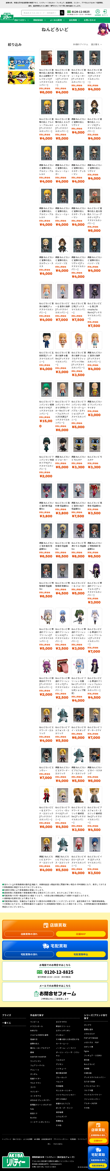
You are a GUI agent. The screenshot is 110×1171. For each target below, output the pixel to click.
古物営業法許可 (46, 1139)
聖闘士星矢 (88, 1029)
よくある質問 (56, 20)
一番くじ (6, 1022)
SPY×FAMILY (61, 1099)
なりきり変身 (89, 1081)
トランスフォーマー (92, 1086)
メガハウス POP (91, 1042)
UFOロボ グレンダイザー (40, 1100)
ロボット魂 (88, 1046)
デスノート (34, 1070)
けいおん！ (60, 1035)
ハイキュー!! (61, 1068)
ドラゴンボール (36, 1026)
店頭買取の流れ (29, 934)
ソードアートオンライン (40, 1122)
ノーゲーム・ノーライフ (66, 1048)
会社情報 (73, 20)
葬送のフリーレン (63, 1026)
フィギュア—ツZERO (93, 1055)
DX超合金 (88, 1073)
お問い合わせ (90, 20)
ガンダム (33, 1074)
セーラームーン (62, 1043)
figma (86, 1051)
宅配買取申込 (81, 954)
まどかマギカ (61, 1021)
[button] (96, 44)
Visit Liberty (58, 1144)
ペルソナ (59, 1081)
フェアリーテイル (37, 1065)
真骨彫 (87, 1068)
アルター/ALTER (90, 1103)
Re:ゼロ (33, 1117)
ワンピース (34, 1021)
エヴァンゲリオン (63, 1030)
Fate (32, 1109)
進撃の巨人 (34, 1043)
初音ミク (33, 1113)
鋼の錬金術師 (61, 1073)
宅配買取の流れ (29, 954)
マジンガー (34, 1091)
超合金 (87, 1059)
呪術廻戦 (59, 1086)
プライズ (6, 1015)
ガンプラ (87, 1025)
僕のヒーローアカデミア (40, 1048)
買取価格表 (38, 20)
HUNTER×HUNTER (38, 1056)
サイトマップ (82, 1139)
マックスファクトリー (93, 1094)
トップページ (6, 1139)
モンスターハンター (64, 1090)
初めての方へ (20, 20)
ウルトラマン (35, 1083)
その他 (58, 1125)
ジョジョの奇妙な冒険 (39, 1035)
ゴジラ (33, 1087)
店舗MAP (81, 934)
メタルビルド (89, 1033)
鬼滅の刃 (33, 1039)
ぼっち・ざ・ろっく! (64, 1107)
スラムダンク (61, 1116)
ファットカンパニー (92, 1099)
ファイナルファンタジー (66, 1094)
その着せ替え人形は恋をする (67, 1039)
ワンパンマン (35, 1061)
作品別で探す (37, 1015)
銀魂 (32, 1052)
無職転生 (59, 1121)
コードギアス (35, 1096)
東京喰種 (59, 1112)
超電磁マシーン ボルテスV (41, 1104)
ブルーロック (61, 1077)
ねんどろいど (89, 1064)
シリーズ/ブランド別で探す (95, 1017)
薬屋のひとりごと (63, 1103)
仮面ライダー (35, 1078)
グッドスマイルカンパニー (95, 1077)
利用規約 (73, 1139)
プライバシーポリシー (61, 1139)
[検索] (62, 12)
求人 (49, 1144)
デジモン (59, 1064)
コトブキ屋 (88, 1090)
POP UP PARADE (91, 1038)
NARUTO (34, 1030)
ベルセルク (60, 1060)
